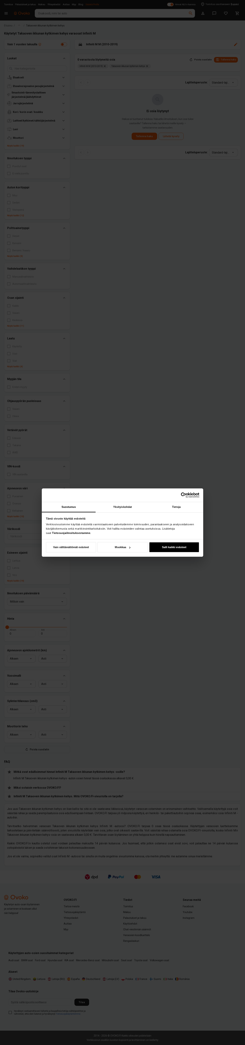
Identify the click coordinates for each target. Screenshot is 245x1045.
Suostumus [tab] (69, 506)
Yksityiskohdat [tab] (122, 506)
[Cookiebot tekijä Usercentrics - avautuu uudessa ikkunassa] (183, 495)
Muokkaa (120, 547)
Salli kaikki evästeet (174, 547)
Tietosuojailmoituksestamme (71, 532)
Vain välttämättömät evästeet (71, 547)
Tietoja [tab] (176, 506)
